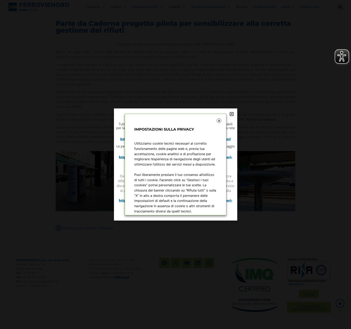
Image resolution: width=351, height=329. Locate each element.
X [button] (219, 120)
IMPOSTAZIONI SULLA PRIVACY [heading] (164, 129)
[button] (231, 114)
